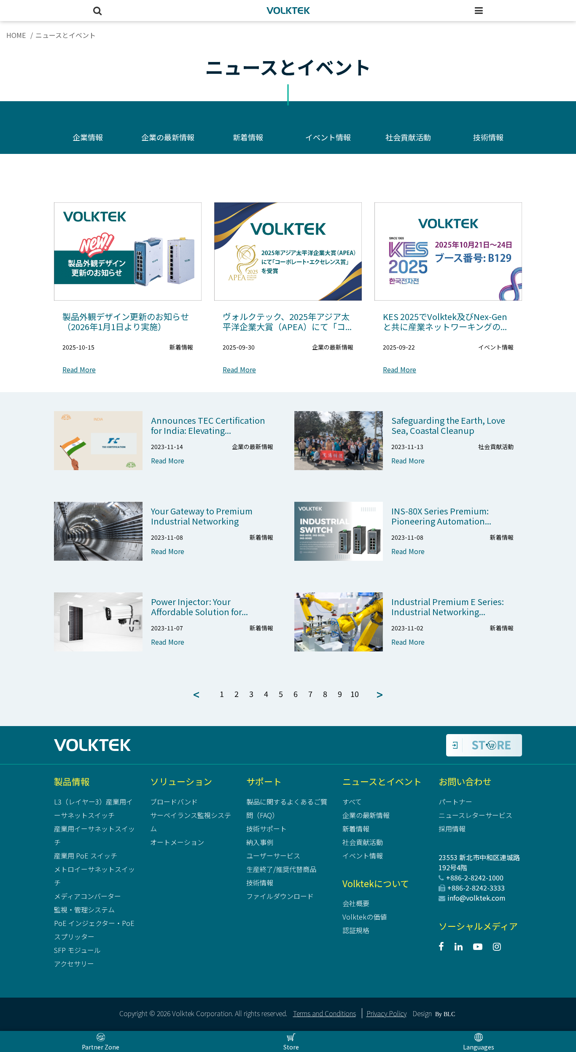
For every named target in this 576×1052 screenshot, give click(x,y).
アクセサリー (74, 963)
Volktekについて (375, 883)
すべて (352, 801)
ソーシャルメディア (478, 926)
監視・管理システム (84, 909)
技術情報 (488, 137)
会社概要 (355, 903)
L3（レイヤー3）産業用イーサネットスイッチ (93, 808)
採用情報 (452, 828)
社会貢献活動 (408, 137)
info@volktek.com (476, 898)
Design (422, 1013)
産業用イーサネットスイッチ (94, 835)
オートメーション (177, 842)
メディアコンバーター (87, 896)
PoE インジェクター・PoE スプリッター (94, 930)
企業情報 (88, 137)
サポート (264, 781)
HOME (16, 35)
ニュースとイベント (382, 781)
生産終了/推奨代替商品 (281, 869)
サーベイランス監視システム (190, 822)
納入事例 (259, 842)
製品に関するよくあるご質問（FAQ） (286, 808)
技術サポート (266, 828)
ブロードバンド (174, 801)
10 (354, 693)
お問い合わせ (465, 781)
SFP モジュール (77, 950)
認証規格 (355, 930)
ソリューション (181, 781)
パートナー (455, 801)
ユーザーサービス (273, 855)
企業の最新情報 (167, 137)
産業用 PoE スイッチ (85, 855)
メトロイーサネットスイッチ (94, 876)
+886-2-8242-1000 (474, 877)
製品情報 (71, 781)
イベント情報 (328, 137)
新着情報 (248, 137)
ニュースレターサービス (475, 815)
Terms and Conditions (324, 1013)
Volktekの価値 (364, 917)
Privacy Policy (386, 1013)
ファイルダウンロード (280, 896)
